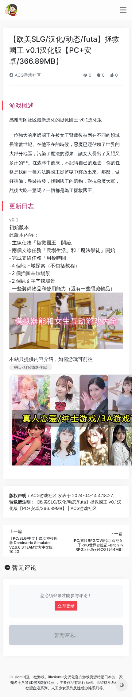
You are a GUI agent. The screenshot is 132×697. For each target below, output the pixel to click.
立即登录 (66, 605)
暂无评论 (24, 567)
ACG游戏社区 (27, 75)
